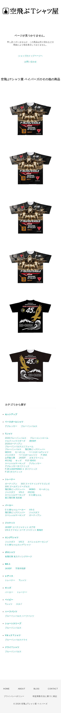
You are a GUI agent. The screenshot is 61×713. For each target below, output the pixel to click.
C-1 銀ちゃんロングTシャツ (18, 545)
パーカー (9, 505)
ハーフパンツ (11, 611)
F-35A (44, 455)
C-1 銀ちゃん (35, 495)
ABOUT (21, 689)
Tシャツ (8, 434)
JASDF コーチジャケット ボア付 (20, 527)
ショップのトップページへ (30, 56)
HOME (6, 689)
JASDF (22, 458)
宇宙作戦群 (20, 568)
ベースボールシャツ (14, 422)
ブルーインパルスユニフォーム (19, 446)
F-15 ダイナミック (13, 472)
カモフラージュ (36, 458)
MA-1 (7, 564)
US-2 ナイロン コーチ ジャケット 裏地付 (24, 530)
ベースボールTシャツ (38, 452)
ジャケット (10, 523)
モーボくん (20, 452)
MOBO (32, 489)
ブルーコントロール (39, 438)
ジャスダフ (10, 455)
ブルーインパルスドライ (16, 640)
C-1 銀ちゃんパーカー (15, 510)
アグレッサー (11, 426)
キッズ (18, 460)
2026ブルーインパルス (15, 438)
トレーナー (10, 479)
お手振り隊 (10, 458)
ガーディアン (11, 484)
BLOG (36, 689)
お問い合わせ (30, 62)
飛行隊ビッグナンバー (35, 449)
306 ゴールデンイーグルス (17, 486)
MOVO (8, 452)
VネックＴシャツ (13, 635)
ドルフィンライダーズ (15, 441)
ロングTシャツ (11, 537)
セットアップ (11, 414)
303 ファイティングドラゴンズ (35, 484)
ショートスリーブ (13, 623)
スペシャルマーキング (15, 463)
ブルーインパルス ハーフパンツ (19, 616)
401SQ (8, 460)
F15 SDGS (30, 460)
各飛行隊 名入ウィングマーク (18, 556)
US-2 (21, 492)
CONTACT (53, 689)
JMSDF (32, 441)
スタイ (19, 604)
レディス (9, 576)
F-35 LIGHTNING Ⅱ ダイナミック (21, 469)
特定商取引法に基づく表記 (45, 696)
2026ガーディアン (13, 444)
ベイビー (9, 600)
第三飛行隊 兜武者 (13, 498)
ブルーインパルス (29, 426)
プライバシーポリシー (14, 696)
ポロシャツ (10, 552)
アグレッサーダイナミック (17, 466)
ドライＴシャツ (12, 647)
